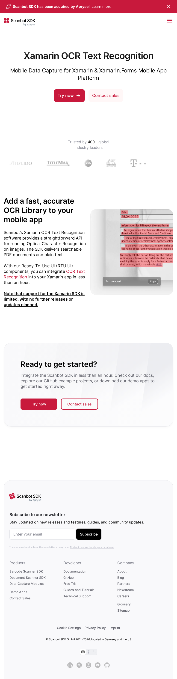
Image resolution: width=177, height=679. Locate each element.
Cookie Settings (69, 628)
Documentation (74, 571)
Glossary (124, 604)
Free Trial (70, 584)
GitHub (68, 577)
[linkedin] (70, 665)
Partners (123, 584)
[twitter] (79, 665)
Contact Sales (20, 598)
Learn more (101, 6)
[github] (107, 665)
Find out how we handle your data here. (92, 547)
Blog (120, 577)
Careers (123, 596)
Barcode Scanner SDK (26, 571)
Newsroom (125, 590)
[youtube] (97, 665)
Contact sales (106, 95)
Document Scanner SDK (27, 577)
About (122, 571)
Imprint (114, 628)
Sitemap (123, 610)
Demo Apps (18, 592)
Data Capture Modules (26, 584)
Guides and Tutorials (78, 590)
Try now (66, 95)
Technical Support (77, 596)
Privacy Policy (95, 628)
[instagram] (88, 665)
